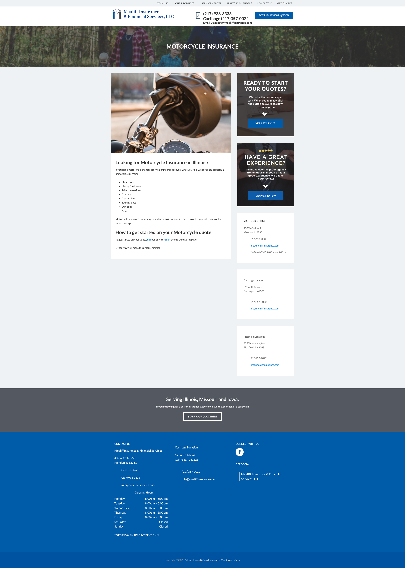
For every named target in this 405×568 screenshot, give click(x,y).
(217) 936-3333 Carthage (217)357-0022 (226, 16)
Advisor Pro (191, 560)
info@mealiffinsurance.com (264, 245)
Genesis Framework (210, 560)
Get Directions (130, 470)
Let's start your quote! (274, 15)
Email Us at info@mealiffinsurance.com (227, 22)
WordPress (226, 560)
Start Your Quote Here (202, 416)
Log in (237, 560)
